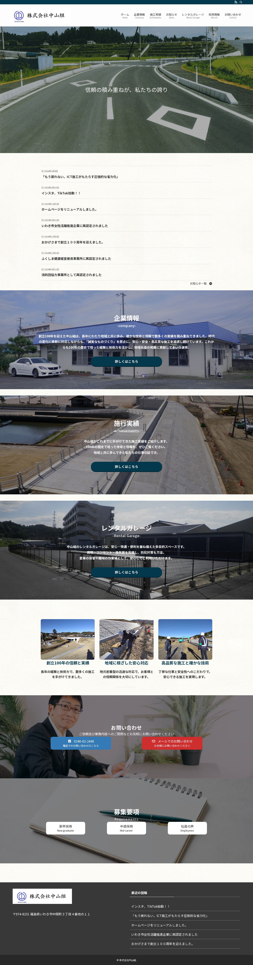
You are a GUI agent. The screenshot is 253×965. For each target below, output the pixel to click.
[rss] (235, 2)
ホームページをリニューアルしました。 (159, 925)
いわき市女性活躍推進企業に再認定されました (164, 934)
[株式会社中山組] (40, 15)
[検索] (241, 2)
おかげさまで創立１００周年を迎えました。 (162, 943)
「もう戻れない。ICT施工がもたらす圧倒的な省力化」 (170, 915)
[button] (201, 283)
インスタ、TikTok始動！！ (150, 906)
